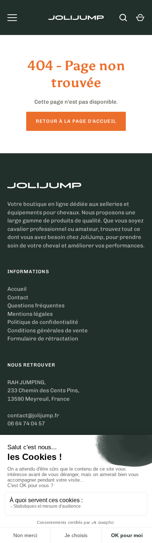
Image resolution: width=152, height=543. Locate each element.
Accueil (17, 289)
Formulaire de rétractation (42, 338)
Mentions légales (30, 314)
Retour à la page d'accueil (76, 121)
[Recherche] (123, 18)
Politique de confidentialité (42, 322)
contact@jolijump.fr (33, 415)
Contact (17, 297)
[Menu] (12, 18)
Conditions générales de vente (47, 330)
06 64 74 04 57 (26, 423)
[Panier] (140, 18)
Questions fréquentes (36, 305)
